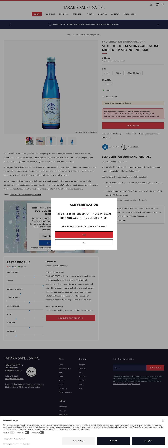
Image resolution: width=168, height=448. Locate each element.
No (84, 242)
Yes (84, 235)
